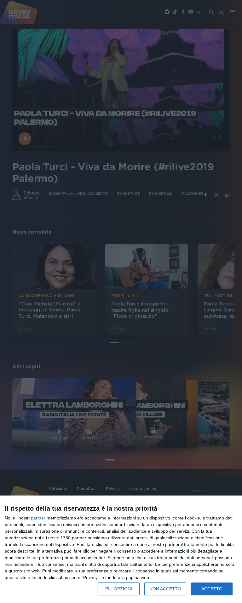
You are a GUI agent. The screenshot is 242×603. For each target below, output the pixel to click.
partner (38, 518)
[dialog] (121, 549)
